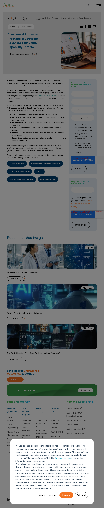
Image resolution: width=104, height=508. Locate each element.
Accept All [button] (66, 495)
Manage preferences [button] (48, 495)
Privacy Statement (63, 458)
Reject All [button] (81, 495)
